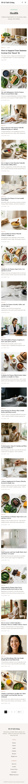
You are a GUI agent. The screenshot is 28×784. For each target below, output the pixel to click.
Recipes (14, 753)
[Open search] (22, 2)
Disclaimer (14, 772)
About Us (14, 764)
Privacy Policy (14, 769)
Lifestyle (14, 751)
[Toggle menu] (25, 2)
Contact (14, 766)
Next (19, 711)
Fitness (14, 745)
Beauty (14, 742)
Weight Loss (14, 756)
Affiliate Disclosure (14, 774)
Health (14, 748)
